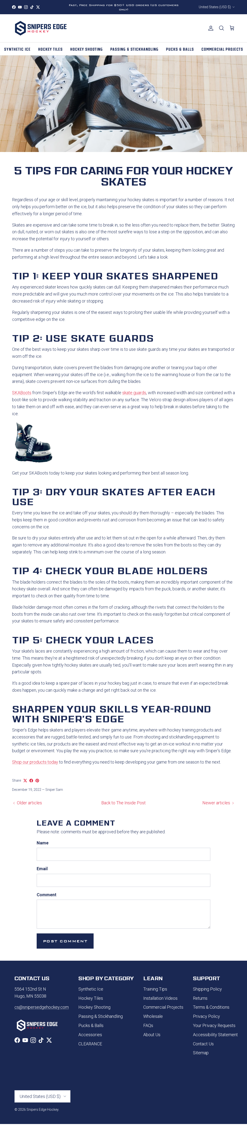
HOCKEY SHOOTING (86, 48)
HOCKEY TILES (50, 48)
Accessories (90, 1034)
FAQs (148, 1025)
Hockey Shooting (94, 1007)
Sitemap (201, 1052)
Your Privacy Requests (214, 1025)
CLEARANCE (90, 1043)
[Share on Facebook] (31, 780)
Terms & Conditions (211, 1007)
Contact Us (203, 1043)
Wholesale (153, 1016)
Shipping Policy (207, 989)
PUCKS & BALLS (180, 48)
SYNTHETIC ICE (17, 48)
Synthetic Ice (90, 989)
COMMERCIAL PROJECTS (222, 48)
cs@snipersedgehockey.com (41, 1007)
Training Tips (155, 989)
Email (42, 868)
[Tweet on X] (25, 780)
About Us (151, 1034)
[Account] (210, 28)
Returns (200, 998)
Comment (46, 894)
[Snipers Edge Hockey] (41, 28)
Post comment (65, 941)
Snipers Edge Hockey (42, 1109)
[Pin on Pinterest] (37, 780)
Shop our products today (35, 762)
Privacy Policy (206, 1016)
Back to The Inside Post (123, 802)
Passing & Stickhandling (100, 1016)
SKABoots (21, 392)
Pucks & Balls (90, 1025)
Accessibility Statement (215, 1034)
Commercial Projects (163, 1007)
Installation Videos (160, 998)
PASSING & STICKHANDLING (134, 48)
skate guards (134, 392)
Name (42, 842)
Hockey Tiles (90, 998)
